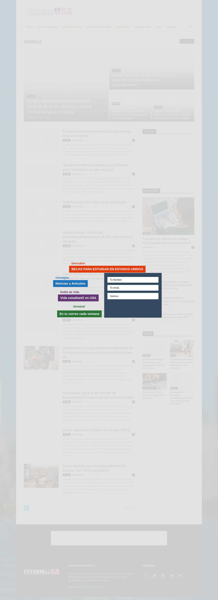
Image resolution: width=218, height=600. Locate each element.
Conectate (134, 308)
